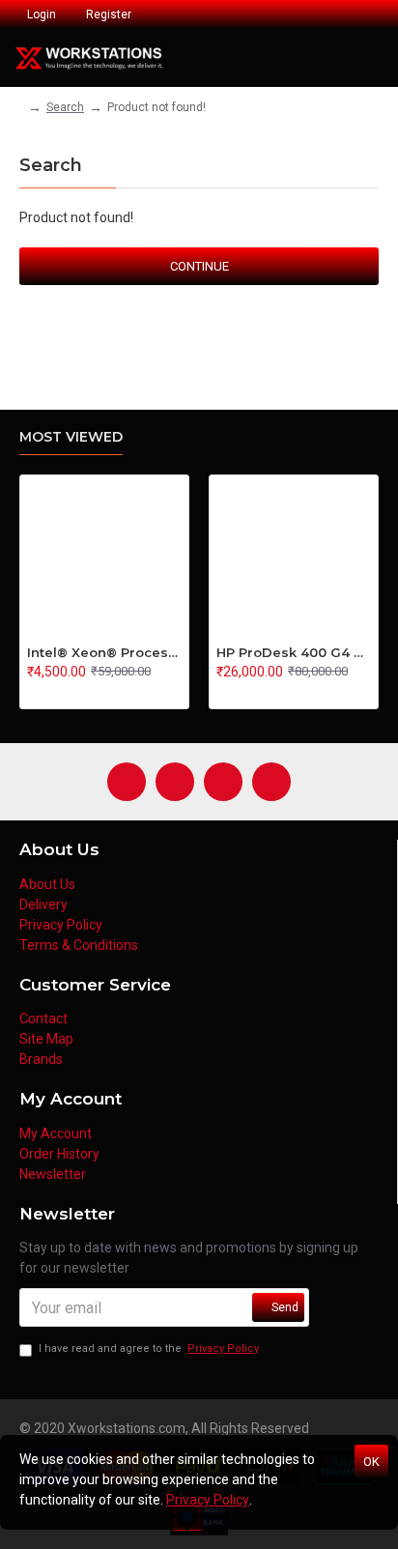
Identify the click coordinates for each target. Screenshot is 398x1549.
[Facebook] (126, 781)
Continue (199, 266)
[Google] (271, 781)
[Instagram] (175, 781)
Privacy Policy (207, 1499)
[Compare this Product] (73, 692)
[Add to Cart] (32, 692)
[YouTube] (223, 781)
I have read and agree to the (149, 1348)
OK (371, 1461)
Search (65, 107)
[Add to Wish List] (53, 692)
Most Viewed (71, 437)
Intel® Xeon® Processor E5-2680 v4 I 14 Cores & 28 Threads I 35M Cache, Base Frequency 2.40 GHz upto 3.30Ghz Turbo (104, 652)
